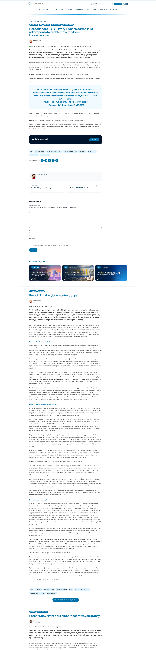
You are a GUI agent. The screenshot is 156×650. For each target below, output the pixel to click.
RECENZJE (69, 9)
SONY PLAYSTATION (68, 24)
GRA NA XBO (45, 155)
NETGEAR (39, 589)
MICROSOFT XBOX (56, 24)
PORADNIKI (79, 9)
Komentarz (32, 210)
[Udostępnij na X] (53, 160)
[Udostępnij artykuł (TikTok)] (49, 160)
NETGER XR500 (49, 589)
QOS (70, 589)
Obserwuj (94, 139)
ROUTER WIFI (51, 593)
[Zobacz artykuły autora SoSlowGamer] (30, 41)
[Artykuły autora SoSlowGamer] (33, 176)
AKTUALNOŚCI (38, 21)
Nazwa (31, 230)
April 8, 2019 (79, 105)
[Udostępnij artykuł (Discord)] (56, 160)
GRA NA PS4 (34, 155)
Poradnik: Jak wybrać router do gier (53, 295)
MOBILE (88, 9)
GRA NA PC (92, 151)
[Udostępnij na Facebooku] (42, 160)
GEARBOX (82, 151)
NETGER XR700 (62, 589)
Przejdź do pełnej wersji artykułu (64, 600)
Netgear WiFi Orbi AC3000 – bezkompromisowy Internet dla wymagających (58, 461)
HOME (30, 21)
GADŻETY (103, 9)
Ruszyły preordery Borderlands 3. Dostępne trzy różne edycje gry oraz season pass (60, 120)
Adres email (32, 238)
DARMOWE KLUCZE (70, 151)
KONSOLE (59, 9)
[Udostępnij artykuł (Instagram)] (45, 160)
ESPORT (95, 9)
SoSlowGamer (37, 40)
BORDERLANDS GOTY (54, 151)
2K (31, 151)
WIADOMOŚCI (44, 9)
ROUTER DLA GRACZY (82, 589)
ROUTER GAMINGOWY (37, 593)
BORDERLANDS (40, 151)
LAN (31, 589)
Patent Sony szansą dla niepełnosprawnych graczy (64, 616)
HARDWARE (33, 291)
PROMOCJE (113, 9)
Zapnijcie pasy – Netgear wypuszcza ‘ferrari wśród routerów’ (53, 553)
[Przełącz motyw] (125, 4)
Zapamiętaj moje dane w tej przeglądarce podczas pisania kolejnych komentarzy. (51, 245)
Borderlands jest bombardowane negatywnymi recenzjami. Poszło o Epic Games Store (61, 74)
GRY (52, 9)
